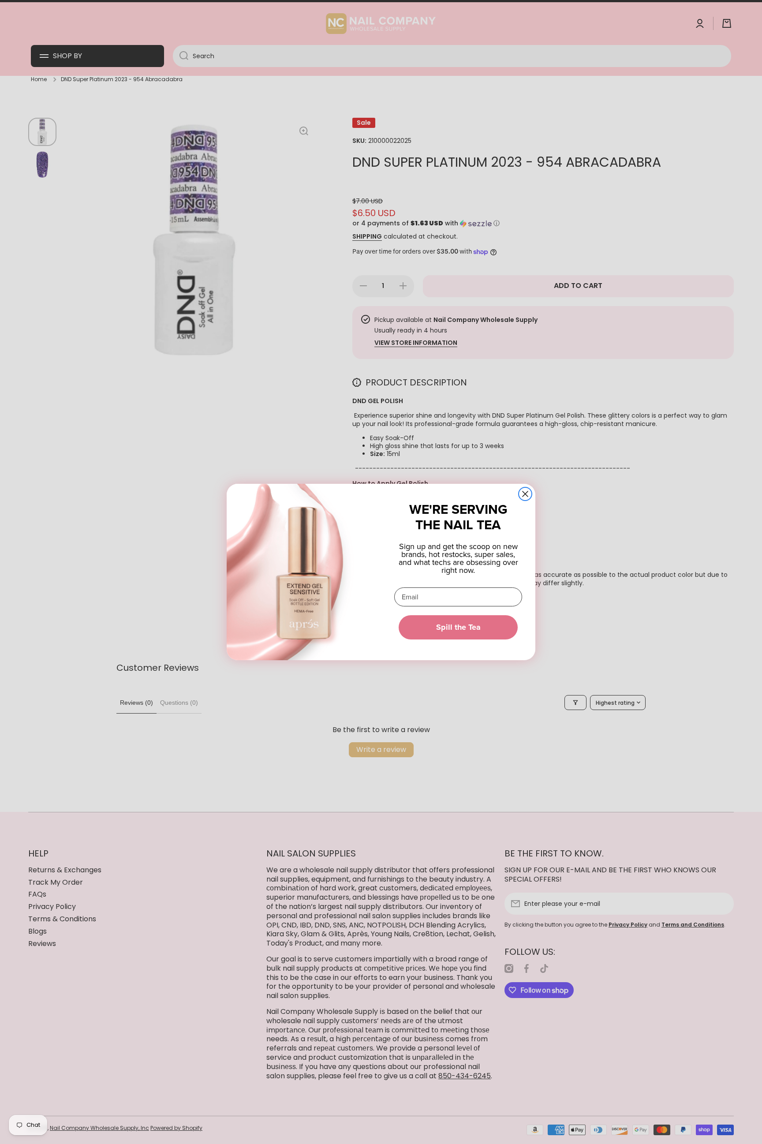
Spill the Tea (458, 627)
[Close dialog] (525, 494)
